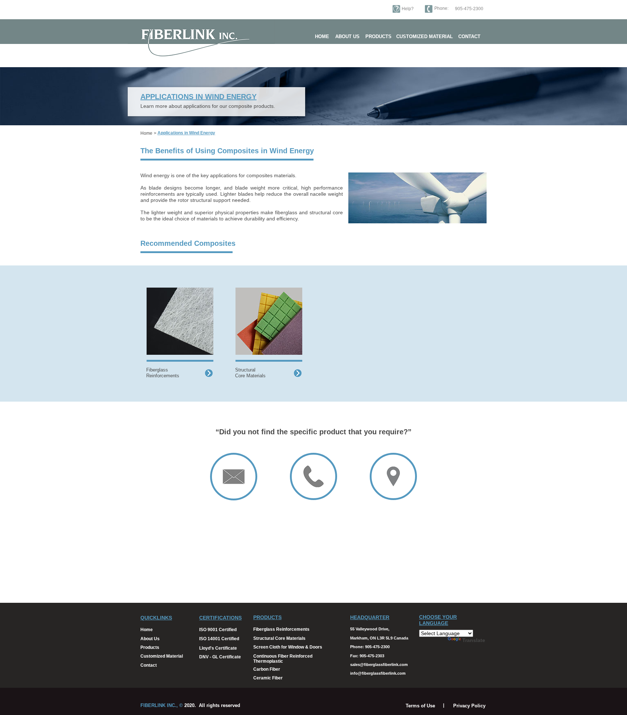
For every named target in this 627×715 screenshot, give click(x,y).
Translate (473, 640)
